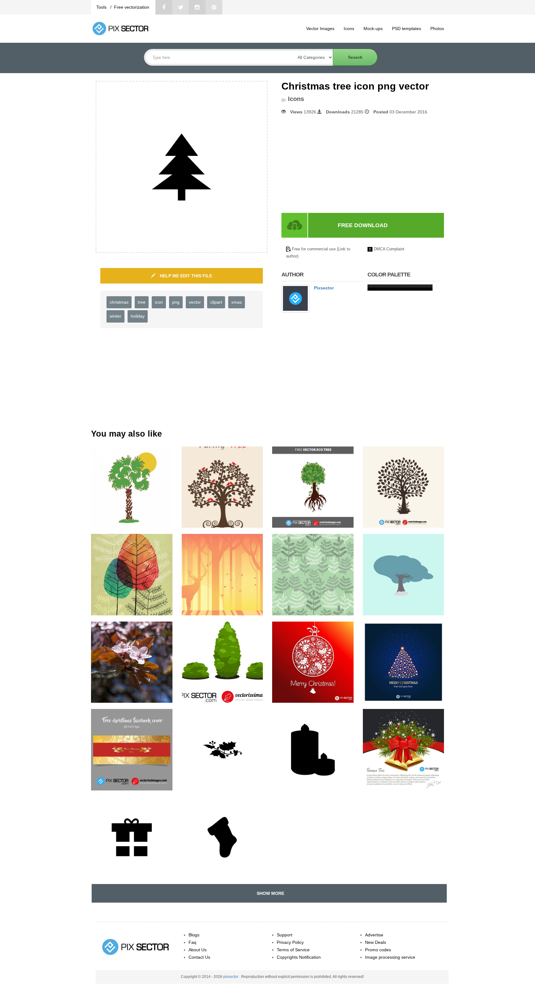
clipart (216, 302)
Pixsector (324, 287)
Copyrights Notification (299, 957)
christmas (119, 302)
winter (115, 316)
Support (284, 934)
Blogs (194, 934)
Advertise (374, 934)
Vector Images (320, 28)
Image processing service (390, 957)
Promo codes (378, 949)
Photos (437, 28)
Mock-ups (373, 28)
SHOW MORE (269, 893)
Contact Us (199, 957)
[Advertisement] (333, 164)
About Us (198, 949)
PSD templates (406, 28)
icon (159, 302)
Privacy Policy (290, 942)
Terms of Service (293, 949)
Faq (192, 942)
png (176, 302)
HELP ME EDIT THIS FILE (185, 275)
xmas (236, 302)
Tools (102, 7)
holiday (138, 316)
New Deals (375, 942)
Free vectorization (131, 7)
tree (142, 302)
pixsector (231, 977)
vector (195, 302)
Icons (349, 28)
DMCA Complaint (389, 249)
